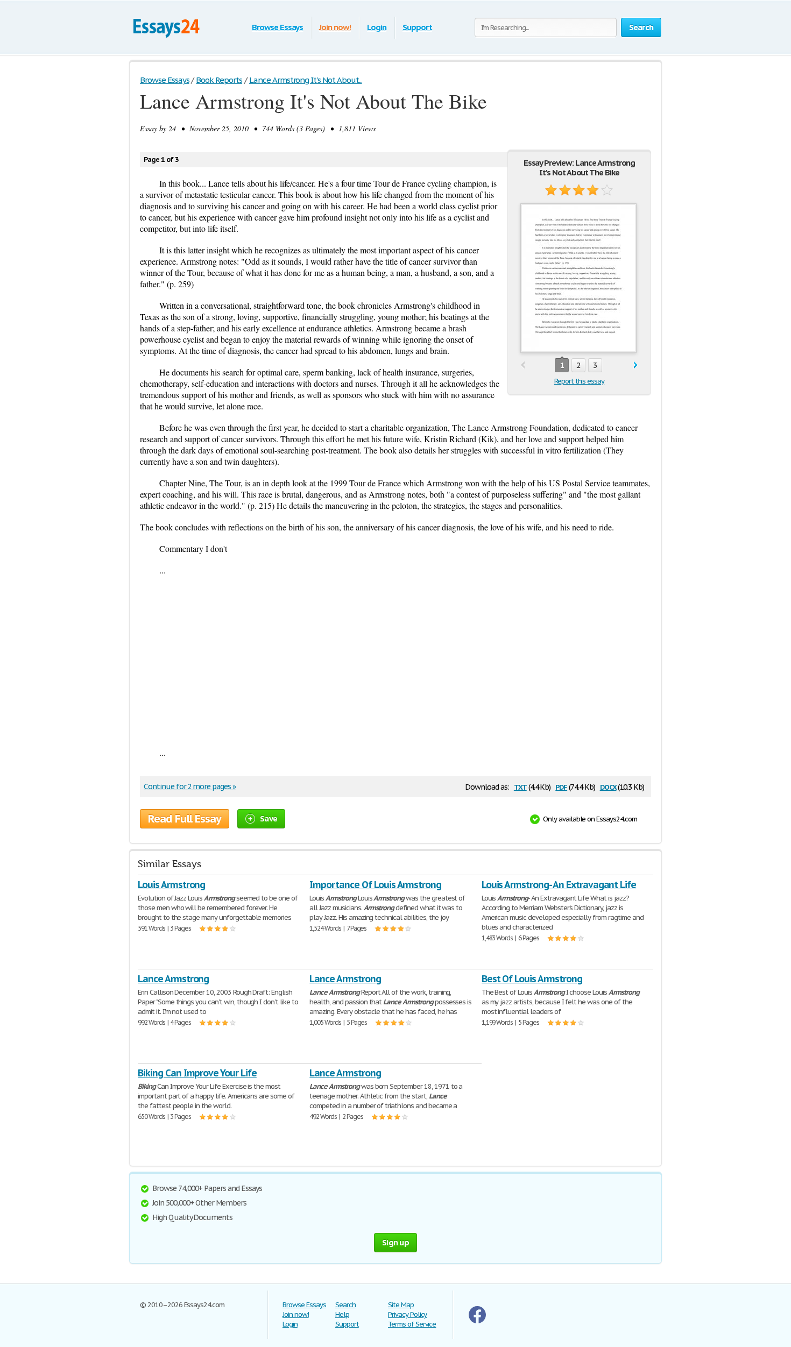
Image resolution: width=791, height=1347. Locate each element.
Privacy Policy (407, 1314)
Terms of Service (412, 1324)
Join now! (335, 27)
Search (345, 1304)
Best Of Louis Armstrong (532, 979)
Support (417, 27)
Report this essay (579, 381)
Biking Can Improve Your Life (197, 1073)
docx (608, 786)
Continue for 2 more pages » (190, 786)
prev (522, 365)
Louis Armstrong (171, 884)
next (635, 365)
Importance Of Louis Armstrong (375, 884)
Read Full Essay (184, 819)
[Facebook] (477, 1320)
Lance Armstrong (173, 979)
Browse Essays (277, 27)
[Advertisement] (395, 661)
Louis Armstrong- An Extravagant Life (559, 884)
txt (520, 786)
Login (376, 27)
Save (268, 818)
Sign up (395, 1242)
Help (342, 1314)
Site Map (401, 1304)
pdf (561, 786)
